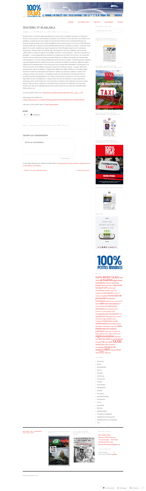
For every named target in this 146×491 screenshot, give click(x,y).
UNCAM (118, 350)
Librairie (70, 22)
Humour (102, 306)
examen (116, 301)
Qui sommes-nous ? (84, 22)
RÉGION (99, 408)
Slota (112, 339)
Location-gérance (106, 311)
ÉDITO (49, 32)
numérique (100, 405)
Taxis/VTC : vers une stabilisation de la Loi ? (35, 170)
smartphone (118, 339)
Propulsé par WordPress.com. (30, 475)
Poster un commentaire (63, 32)
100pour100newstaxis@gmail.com (109, 444)
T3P (102, 342)
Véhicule (108, 353)
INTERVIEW (101, 399)
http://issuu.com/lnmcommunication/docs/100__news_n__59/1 (63, 93)
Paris (119, 326)
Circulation (99, 290)
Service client (104, 339)
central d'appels (112, 288)
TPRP (106, 344)
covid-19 (116, 293)
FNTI (107, 304)
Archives (120, 22)
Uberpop (63, 125)
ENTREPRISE (101, 388)
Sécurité (98, 342)
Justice (116, 309)
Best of (99, 370)
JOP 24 (99, 402)
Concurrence (108, 293)
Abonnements (108, 22)
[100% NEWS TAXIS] (73, 9)
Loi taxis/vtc (114, 314)
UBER (58, 125)
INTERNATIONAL (103, 396)
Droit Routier (101, 385)
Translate (114, 454)
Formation (113, 304)
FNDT (102, 303)
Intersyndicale (109, 309)
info (106, 306)
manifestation (100, 316)
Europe (111, 301)
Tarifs (106, 342)
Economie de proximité (35, 125)
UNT (97, 353)
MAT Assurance (116, 316)
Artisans (108, 283)
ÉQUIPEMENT (101, 367)
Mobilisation (107, 321)
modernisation (101, 324)
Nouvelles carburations (103, 326)
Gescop (97, 306)
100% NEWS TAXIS (37, 32)
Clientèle (100, 373)
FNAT (97, 304)
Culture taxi (100, 376)
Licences (98, 311)
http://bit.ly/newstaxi (52, 104)
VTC (68, 125)
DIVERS (54, 32)
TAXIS (55, 125)
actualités (106, 280)
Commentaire (65, 158)
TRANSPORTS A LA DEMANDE (107, 420)
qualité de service (103, 334)
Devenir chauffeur (101, 296)
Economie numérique (47, 125)
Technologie (100, 345)
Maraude (109, 316)
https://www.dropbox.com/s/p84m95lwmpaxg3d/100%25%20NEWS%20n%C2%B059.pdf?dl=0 (54, 100)
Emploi (107, 301)
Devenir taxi (101, 379)
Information (112, 306)
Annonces (97, 22)
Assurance (100, 361)
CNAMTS (107, 290)
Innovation (100, 309)
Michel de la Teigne (101, 319)
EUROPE (99, 390)
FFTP (120, 301)
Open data (114, 326)
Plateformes (100, 329)
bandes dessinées (106, 285)
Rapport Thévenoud (114, 334)
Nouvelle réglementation (114, 323)
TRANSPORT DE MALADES (106, 417)
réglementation (104, 336)
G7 (120, 304)
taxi (110, 342)
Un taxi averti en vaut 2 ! (83, 170)
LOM (120, 314)
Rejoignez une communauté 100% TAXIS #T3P (32, 432)
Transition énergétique (104, 414)
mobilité (115, 321)
